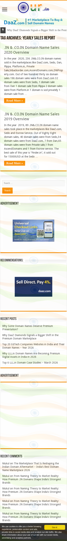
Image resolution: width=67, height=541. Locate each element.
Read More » (14, 100)
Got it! (54, 527)
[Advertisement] (33, 420)
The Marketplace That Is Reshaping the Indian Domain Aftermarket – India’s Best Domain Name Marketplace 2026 (30, 467)
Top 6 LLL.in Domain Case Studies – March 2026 (30, 362)
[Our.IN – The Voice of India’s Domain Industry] (33, 6)
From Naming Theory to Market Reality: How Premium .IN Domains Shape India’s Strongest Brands (31, 479)
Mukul (5, 463)
